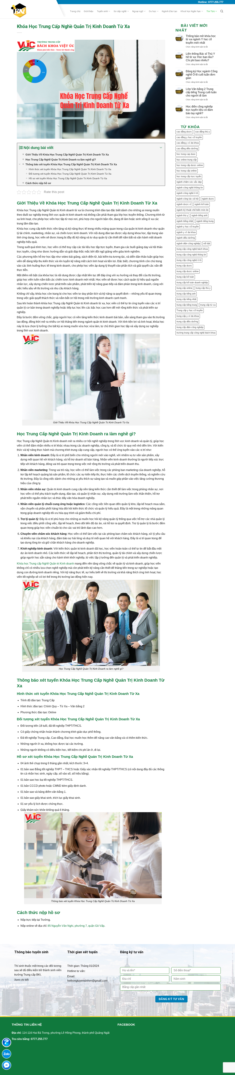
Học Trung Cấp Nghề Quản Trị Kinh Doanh (60, 433)
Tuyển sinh (102, 11)
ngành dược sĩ (184, 204)
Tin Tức (210, 11)
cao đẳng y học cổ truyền (189, 137)
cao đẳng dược (184, 131)
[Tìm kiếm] (221, 11)
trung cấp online (184, 288)
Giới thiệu (88, 11)
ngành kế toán (202, 204)
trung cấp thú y (203, 288)
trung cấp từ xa (208, 305)
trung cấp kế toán (185, 277)
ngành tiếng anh (199, 215)
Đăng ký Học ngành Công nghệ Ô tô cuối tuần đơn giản (201, 74)
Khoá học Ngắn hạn (191, 11)
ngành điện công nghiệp (188, 243)
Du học (152, 11)
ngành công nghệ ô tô (187, 193)
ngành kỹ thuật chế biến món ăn (193, 210)
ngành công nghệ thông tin (190, 187)
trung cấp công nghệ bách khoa (192, 249)
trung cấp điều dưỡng (187, 321)
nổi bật (206, 243)
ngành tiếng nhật (185, 221)
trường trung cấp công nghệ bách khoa (196, 332)
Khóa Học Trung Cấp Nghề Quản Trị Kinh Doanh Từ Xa (101, 203)
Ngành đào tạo (169, 11)
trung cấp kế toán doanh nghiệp (192, 282)
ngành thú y (182, 215)
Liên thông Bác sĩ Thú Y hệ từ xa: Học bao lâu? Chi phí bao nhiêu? (200, 57)
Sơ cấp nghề (120, 11)
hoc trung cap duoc (186, 154)
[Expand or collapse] (161, 147)
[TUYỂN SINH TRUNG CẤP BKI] (32, 10)
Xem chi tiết (21, 979)
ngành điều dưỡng (186, 237)
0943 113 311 (94, 971)
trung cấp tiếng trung (187, 305)
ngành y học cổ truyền (188, 226)
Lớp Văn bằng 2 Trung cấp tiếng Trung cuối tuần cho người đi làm (201, 92)
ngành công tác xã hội (188, 198)
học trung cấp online (187, 170)
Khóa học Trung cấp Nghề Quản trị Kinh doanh (45, 563)
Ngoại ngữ (137, 11)
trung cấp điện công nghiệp (190, 327)
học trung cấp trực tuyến (189, 176)
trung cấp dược (184, 265)
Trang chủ (75, 11)
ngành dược (208, 198)
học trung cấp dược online (190, 165)
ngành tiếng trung (204, 221)
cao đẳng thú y (202, 131)
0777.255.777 (39, 1039)
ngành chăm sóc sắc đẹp (189, 182)
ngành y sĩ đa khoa (186, 232)
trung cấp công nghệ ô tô (189, 260)
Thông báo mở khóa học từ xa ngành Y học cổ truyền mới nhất (201, 39)
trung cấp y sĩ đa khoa (188, 316)
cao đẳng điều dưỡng (187, 148)
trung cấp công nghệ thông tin (191, 254)
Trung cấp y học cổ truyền (190, 310)
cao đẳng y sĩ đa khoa (188, 143)
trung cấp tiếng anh (186, 293)
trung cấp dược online (188, 271)
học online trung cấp (187, 159)
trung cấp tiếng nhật (186, 299)
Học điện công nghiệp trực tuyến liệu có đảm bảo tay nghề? (199, 110)
